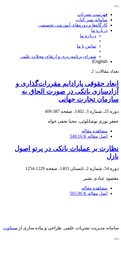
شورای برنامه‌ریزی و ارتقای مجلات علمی (58, 56)
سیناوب (10, 227)
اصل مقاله (88, 136)
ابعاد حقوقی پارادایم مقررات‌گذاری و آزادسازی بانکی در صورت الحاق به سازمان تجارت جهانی (67, 91)
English (99, 61)
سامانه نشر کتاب (91, 19)
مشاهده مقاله (94, 131)
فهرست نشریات (92, 14)
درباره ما (99, 30)
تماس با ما (86, 46)
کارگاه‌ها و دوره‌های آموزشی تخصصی (72, 25)
